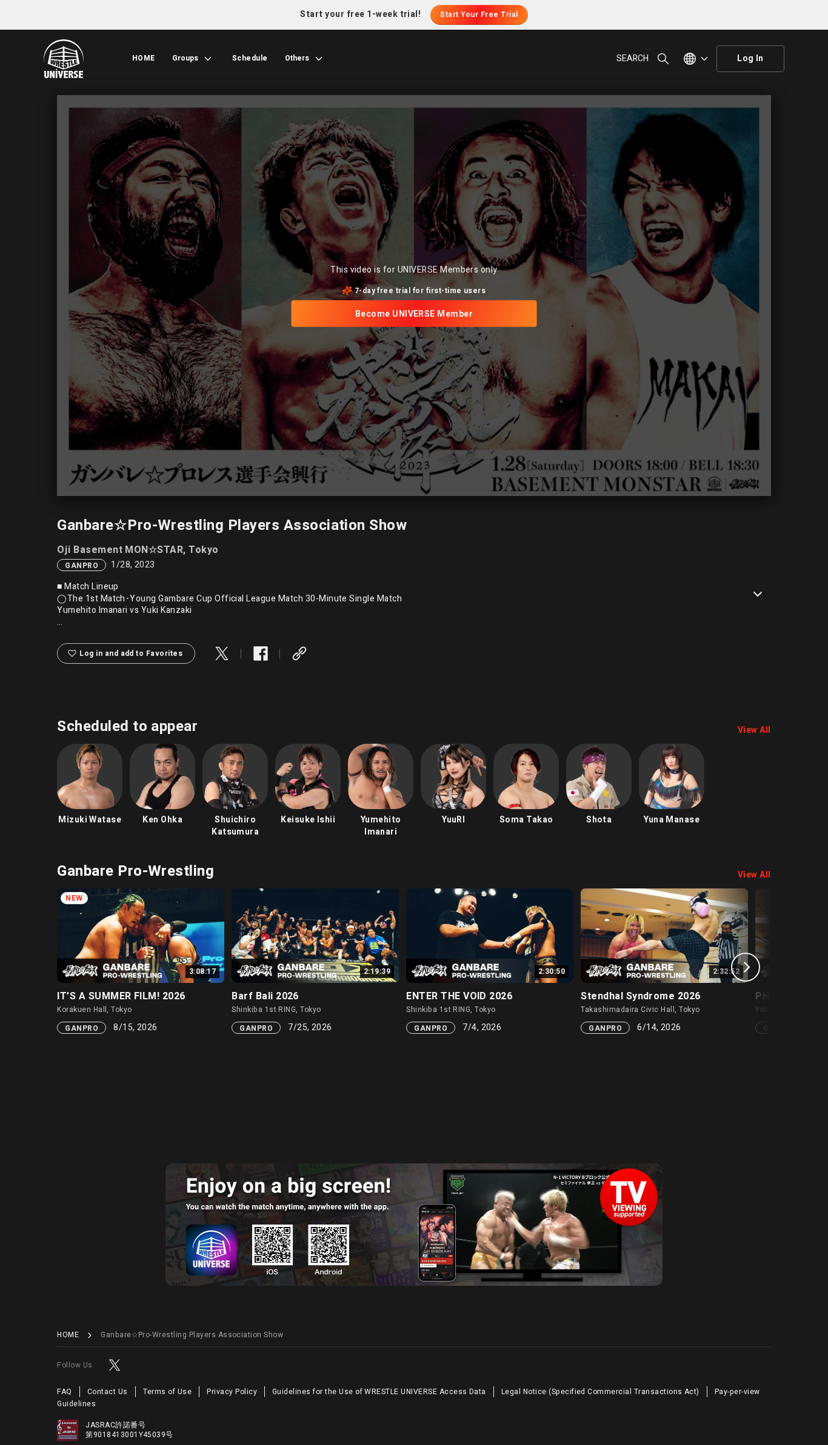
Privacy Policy (232, 1391)
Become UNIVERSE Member (414, 313)
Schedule (250, 58)
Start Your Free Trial (479, 14)
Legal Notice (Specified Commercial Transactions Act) (600, 1391)
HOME (143, 58)
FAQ (64, 1391)
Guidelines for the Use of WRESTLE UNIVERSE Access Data (379, 1391)
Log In (750, 58)
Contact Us (107, 1391)
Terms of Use (167, 1391)
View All (754, 730)
